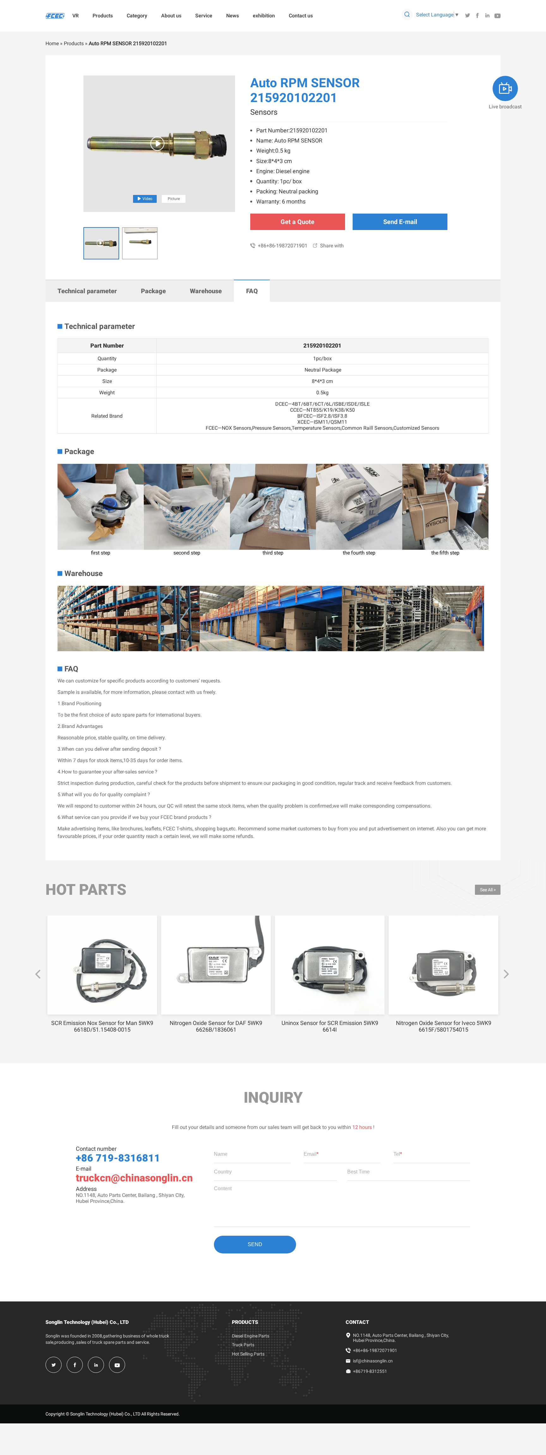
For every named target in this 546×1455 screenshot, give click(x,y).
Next (506, 974)
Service (203, 16)
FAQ (252, 291)
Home (52, 43)
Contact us (301, 16)
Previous (38, 974)
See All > (488, 889)
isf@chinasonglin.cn (373, 1360)
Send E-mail (400, 222)
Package (153, 291)
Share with (328, 246)
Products (103, 16)
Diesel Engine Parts (250, 1335)
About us (171, 16)
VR (75, 16)
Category (137, 16)
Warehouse (206, 291)
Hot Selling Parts (248, 1353)
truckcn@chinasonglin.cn (134, 1178)
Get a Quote (297, 222)
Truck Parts (243, 1344)
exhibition (264, 16)
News (232, 16)
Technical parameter (87, 291)
